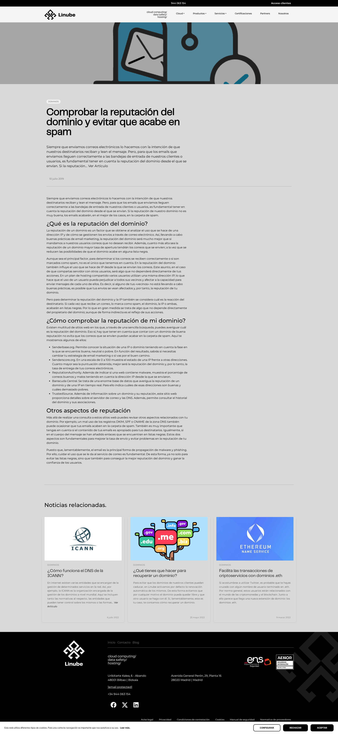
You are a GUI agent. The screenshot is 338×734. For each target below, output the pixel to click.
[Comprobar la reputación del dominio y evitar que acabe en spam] (169, 53)
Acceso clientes (281, 3)
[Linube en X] (125, 705)
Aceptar (322, 727)
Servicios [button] (220, 13)
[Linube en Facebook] (113, 705)
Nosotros (283, 13)
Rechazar (295, 727)
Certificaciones (243, 13)
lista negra (140, 251)
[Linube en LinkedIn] (136, 705)
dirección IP (166, 275)
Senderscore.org (63, 360)
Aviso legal (147, 719)
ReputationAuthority (66, 372)
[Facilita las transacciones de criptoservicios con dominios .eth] (254, 538)
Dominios (53, 101)
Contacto (123, 642)
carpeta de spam (146, 215)
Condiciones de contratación (193, 719)
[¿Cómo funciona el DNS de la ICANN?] (83, 538)
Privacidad (165, 719)
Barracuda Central (64, 381)
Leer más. (125, 727)
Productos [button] (199, 13)
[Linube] (59, 14)
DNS (129, 398)
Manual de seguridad (242, 719)
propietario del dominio (68, 312)
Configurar (267, 727)
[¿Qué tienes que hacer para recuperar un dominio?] (169, 538)
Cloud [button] (179, 13)
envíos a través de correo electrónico (128, 234)
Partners (265, 13)
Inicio (111, 642)
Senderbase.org (63, 347)
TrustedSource (62, 393)
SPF (128, 421)
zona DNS (159, 421)
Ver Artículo (98, 166)
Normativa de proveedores (275, 719)
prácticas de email (70, 239)
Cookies (219, 719)
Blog (136, 642)
